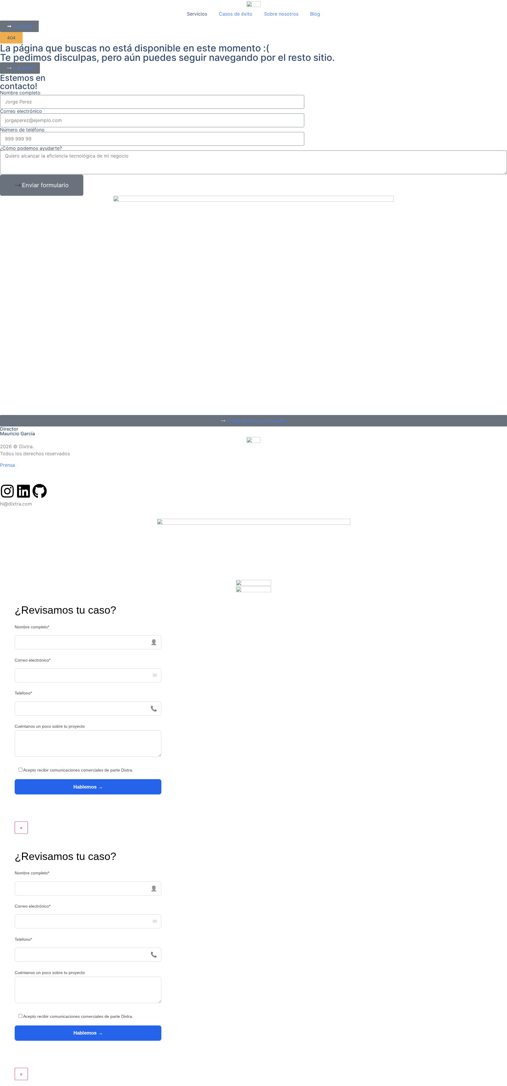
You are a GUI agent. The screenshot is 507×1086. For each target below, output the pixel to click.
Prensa (7, 465)
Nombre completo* (32, 627)
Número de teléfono (22, 129)
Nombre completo (20, 92)
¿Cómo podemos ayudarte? (31, 148)
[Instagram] (7, 491)
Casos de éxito (235, 14)
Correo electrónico (21, 111)
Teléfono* (23, 693)
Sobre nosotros (281, 14)
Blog (315, 14)
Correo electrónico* (32, 660)
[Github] (39, 491)
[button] (11, 37)
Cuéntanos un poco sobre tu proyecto (50, 726)
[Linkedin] (23, 491)
